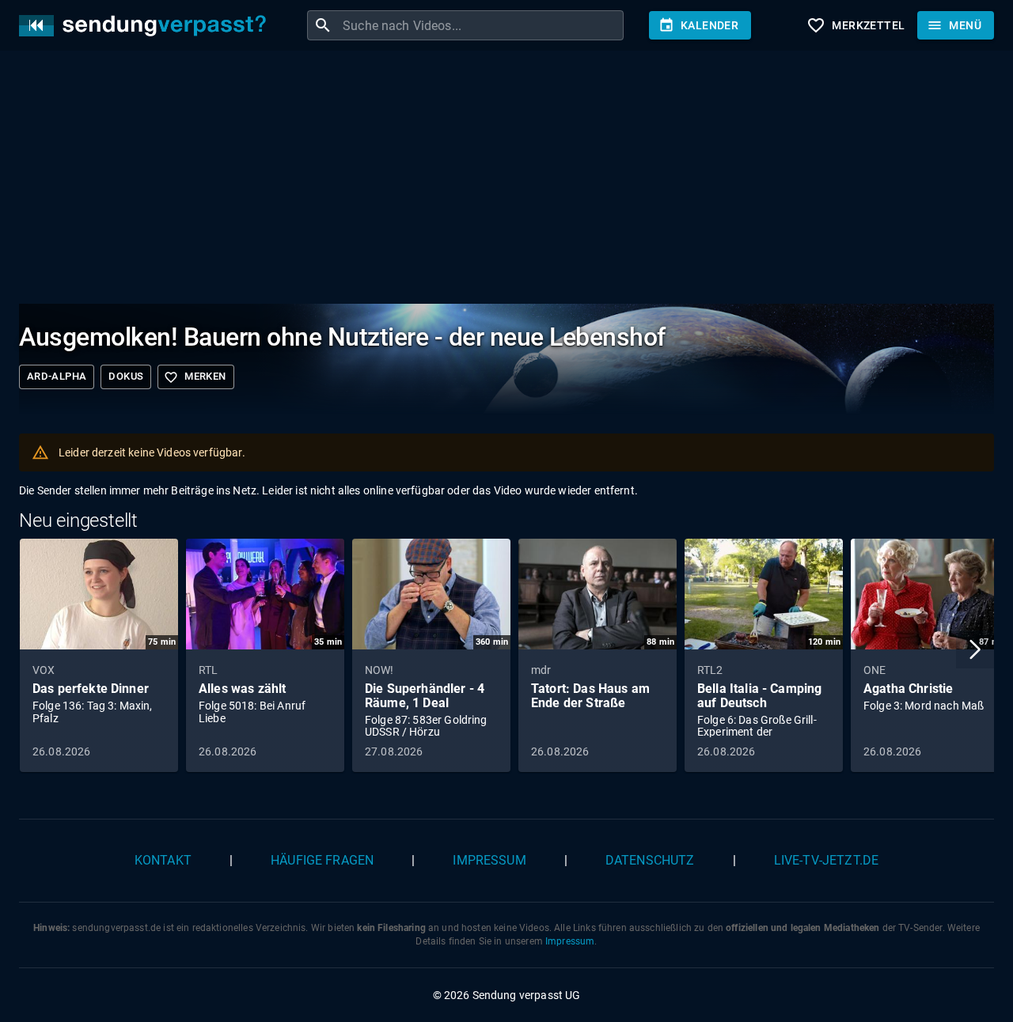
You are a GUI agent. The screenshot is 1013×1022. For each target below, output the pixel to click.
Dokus (125, 376)
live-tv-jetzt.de (826, 860)
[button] (975, 649)
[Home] (146, 25)
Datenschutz (650, 860)
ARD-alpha (56, 376)
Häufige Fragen (322, 860)
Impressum (489, 860)
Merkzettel (855, 25)
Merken (195, 377)
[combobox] (481, 25)
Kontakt (163, 860)
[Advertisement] (494, 180)
